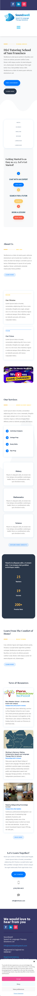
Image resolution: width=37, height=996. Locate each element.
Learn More (10, 91)
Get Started (18, 874)
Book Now (18, 217)
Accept (18, 979)
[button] (34, 961)
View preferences (18, 989)
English (18, 131)
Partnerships (9, 758)
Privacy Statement (18, 993)
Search (18, 201)
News (15, 705)
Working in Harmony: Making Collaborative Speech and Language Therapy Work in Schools (17, 754)
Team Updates (17, 809)
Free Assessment (12, 82)
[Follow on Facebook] (13, 4)
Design (18, 136)
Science (18, 127)
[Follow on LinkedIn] (18, 4)
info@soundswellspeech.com (15, 945)
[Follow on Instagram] (24, 4)
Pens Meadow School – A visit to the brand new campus (17, 702)
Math (18, 122)
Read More (18, 837)
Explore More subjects (18, 545)
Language (18, 140)
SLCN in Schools (21, 705)
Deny (18, 984)
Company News (9, 705)
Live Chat (18, 184)
